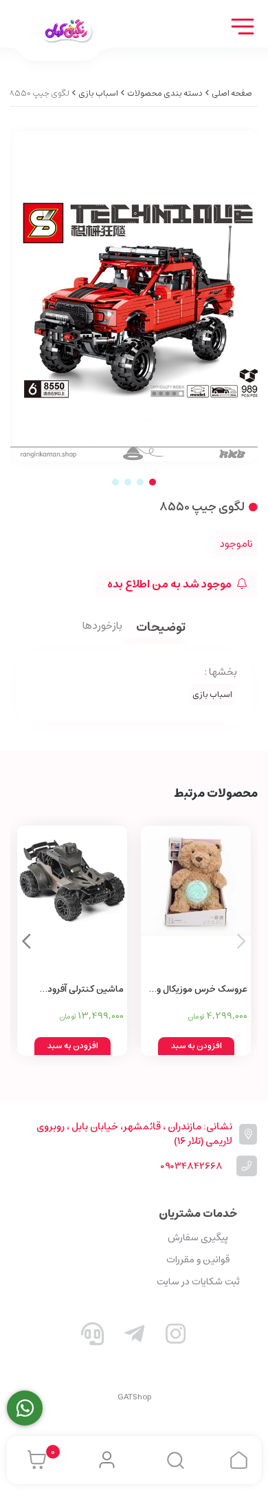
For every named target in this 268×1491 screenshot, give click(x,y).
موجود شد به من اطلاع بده (170, 584)
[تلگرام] (134, 1337)
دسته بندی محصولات (165, 93)
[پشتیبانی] (93, 1337)
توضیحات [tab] (161, 628)
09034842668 (191, 1166)
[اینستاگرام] (176, 1337)
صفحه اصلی (232, 93)
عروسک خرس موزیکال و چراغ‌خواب (202, 990)
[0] (33, 1460)
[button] (26, 941)
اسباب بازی (98, 93)
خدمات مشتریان (198, 1213)
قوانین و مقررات (198, 1259)
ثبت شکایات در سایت (198, 1281)
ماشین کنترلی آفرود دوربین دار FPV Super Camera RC (83, 990)
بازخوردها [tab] (102, 626)
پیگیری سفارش (198, 1237)
